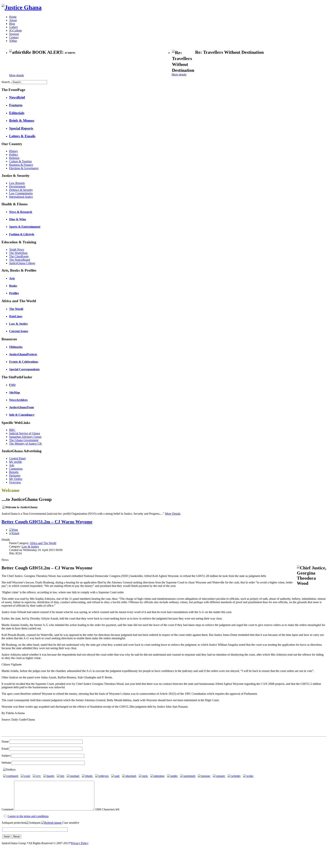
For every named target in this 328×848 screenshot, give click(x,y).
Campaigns (16, 468)
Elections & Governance (24, 168)
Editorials (16, 113)
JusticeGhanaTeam (21, 407)
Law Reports (17, 183)
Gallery (13, 27)
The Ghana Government (23, 440)
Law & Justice (18, 323)
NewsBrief (17, 97)
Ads (11, 465)
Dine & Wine (17, 219)
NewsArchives (18, 399)
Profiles (14, 293)
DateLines (15, 316)
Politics (13, 154)
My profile (15, 461)
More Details (173, 513)
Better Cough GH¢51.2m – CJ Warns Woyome (47, 521)
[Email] (14, 533)
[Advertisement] (53, 64)
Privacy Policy (79, 843)
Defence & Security (21, 189)
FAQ (12, 384)
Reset (16, 836)
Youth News (16, 249)
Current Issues (18, 331)
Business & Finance (21, 164)
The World (16, 309)
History (13, 151)
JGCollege (15, 30)
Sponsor (14, 34)
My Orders (15, 479)
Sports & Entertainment (24, 226)
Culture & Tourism (20, 161)
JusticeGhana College (22, 263)
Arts (12, 278)
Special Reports (21, 128)
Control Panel (17, 458)
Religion (14, 158)
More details (16, 75)
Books (13, 285)
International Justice (21, 196)
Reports (13, 472)
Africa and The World (43, 543)
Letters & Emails (22, 136)
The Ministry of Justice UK (25, 443)
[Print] (13, 529)
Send (6, 836)
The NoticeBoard (19, 259)
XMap (13, 40)
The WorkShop (18, 252)
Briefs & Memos (21, 120)
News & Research (20, 211)
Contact (13, 37)
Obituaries (16, 347)
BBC (12, 430)
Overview (15, 482)
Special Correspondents (24, 369)
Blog (12, 23)
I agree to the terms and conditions (28, 816)
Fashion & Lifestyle (21, 234)
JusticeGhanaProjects (23, 354)
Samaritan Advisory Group (25, 436)
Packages (14, 475)
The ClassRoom (18, 256)
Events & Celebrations (23, 361)
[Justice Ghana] (22, 7)
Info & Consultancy (22, 414)
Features (15, 105)
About (13, 20)
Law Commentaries (21, 193)
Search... (7, 82)
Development (17, 186)
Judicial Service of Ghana (24, 433)
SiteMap (14, 392)
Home (13, 16)
